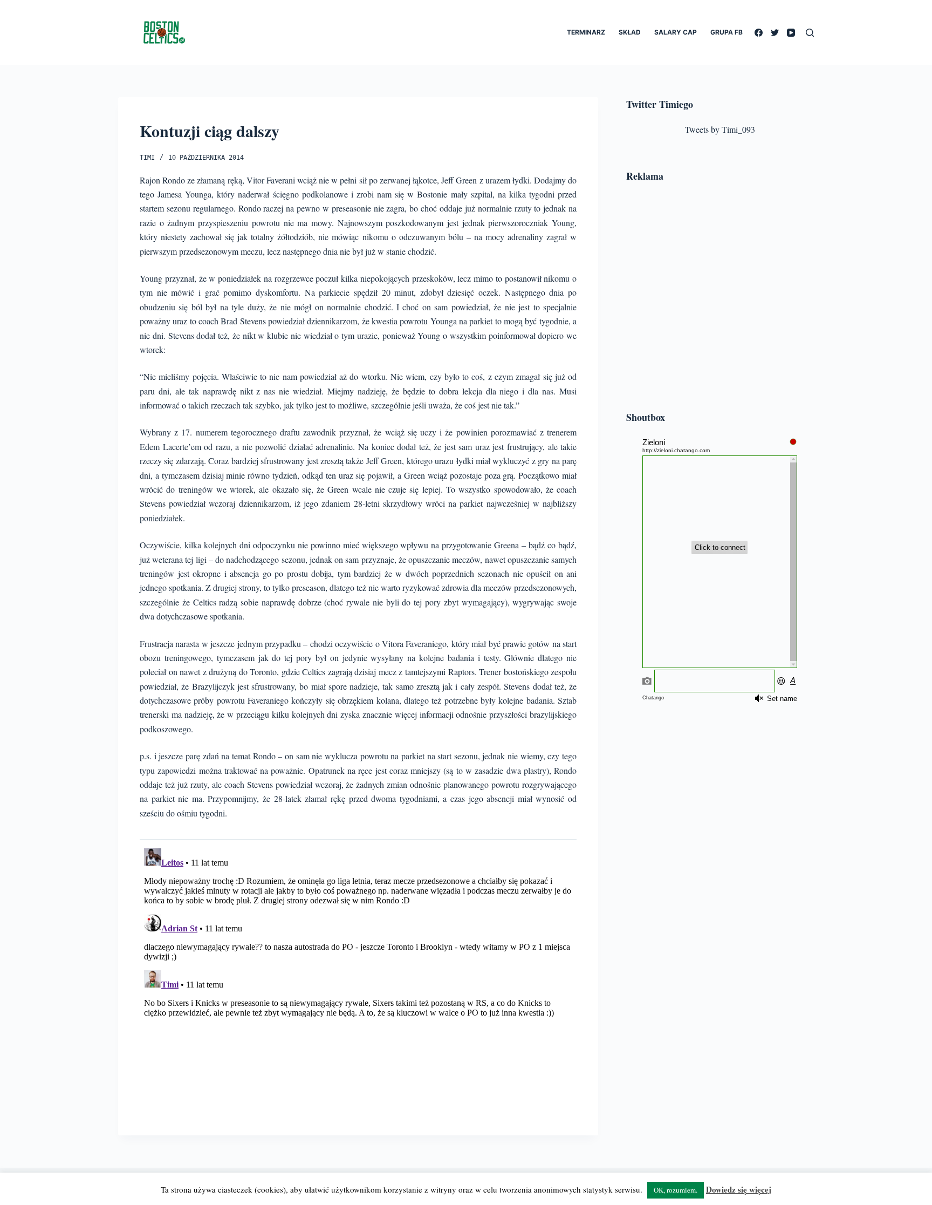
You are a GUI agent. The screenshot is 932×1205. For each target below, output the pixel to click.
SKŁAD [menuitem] (630, 32)
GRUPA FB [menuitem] (726, 32)
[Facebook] (759, 33)
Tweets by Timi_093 (720, 129)
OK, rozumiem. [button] (675, 1190)
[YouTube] (791, 33)
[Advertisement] (720, 298)
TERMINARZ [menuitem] (586, 32)
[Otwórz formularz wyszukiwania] (810, 33)
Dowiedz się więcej (738, 1189)
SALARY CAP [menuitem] (675, 32)
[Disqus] (358, 979)
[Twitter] (775, 33)
